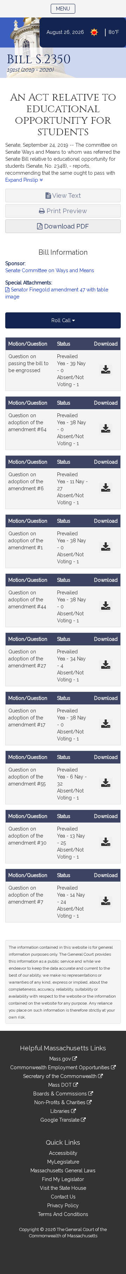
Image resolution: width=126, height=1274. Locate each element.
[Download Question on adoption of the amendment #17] (105, 724)
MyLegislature (63, 1162)
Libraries (60, 1111)
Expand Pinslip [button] (22, 180)
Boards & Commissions (60, 1093)
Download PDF (65, 226)
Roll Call (61, 320)
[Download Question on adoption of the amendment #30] (105, 842)
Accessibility (63, 1153)
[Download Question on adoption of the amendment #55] (105, 783)
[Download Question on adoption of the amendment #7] (105, 901)
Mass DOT (60, 1085)
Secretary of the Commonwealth (60, 1076)
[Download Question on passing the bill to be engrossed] (105, 370)
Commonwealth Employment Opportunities (60, 1067)
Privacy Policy (63, 1205)
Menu (65, 9)
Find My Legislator (63, 1179)
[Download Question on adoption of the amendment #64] (105, 429)
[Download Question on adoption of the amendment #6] (105, 488)
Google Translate (60, 1120)
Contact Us (63, 1197)
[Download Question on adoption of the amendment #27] (105, 665)
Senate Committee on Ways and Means (49, 270)
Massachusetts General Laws (63, 1170)
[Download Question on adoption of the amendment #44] (105, 606)
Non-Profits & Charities (60, 1102)
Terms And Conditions (63, 1214)
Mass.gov (60, 1059)
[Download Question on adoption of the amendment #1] (105, 547)
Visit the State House (63, 1188)
